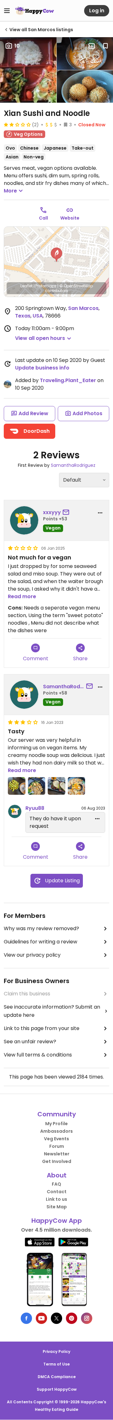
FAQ (56, 1184)
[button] (56, 255)
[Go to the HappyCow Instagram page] (86, 1318)
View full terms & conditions (38, 1054)
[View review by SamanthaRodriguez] (24, 694)
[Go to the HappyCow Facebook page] (26, 1318)
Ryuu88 (34, 808)
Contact (57, 1191)
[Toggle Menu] (7, 11)
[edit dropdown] (97, 818)
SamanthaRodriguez (73, 465)
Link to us (56, 1199)
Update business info (42, 367)
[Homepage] (34, 10)
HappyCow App (56, 1220)
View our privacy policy (32, 955)
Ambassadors (56, 1131)
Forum (56, 1146)
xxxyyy (52, 512)
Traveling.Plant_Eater (68, 380)
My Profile (56, 1123)
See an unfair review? (30, 1041)
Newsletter (56, 1154)
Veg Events (56, 1139)
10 (17, 45)
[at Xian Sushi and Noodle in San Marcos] (16, 786)
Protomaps (45, 286)
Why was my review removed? (41, 928)
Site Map (56, 1207)
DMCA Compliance (57, 1376)
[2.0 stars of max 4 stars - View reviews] (17, 124)
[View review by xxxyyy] (24, 520)
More (10, 190)
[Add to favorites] (105, 46)
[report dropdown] (100, 513)
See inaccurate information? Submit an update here (52, 1011)
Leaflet (26, 286)
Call (43, 218)
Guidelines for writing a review (40, 941)
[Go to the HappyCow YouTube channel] (41, 1318)
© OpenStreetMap (76, 286)
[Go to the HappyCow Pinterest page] (71, 1318)
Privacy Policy (56, 1351)
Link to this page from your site (41, 1028)
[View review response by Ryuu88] (15, 811)
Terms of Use (56, 1364)
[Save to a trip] (91, 46)
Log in (96, 10)
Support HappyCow (57, 1389)
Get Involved (56, 1161)
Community (56, 1114)
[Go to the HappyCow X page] (56, 1318)
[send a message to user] (67, 512)
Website (69, 218)
